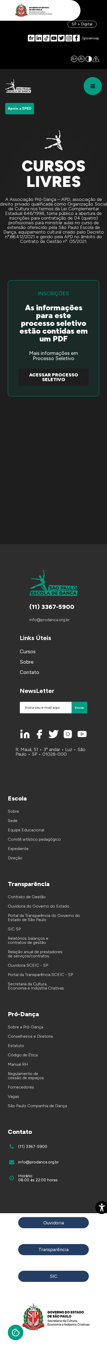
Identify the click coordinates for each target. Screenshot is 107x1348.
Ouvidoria (53, 1223)
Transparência (53, 1249)
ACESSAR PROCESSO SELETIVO (53, 377)
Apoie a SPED (19, 108)
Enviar (79, 708)
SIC (53, 1276)
